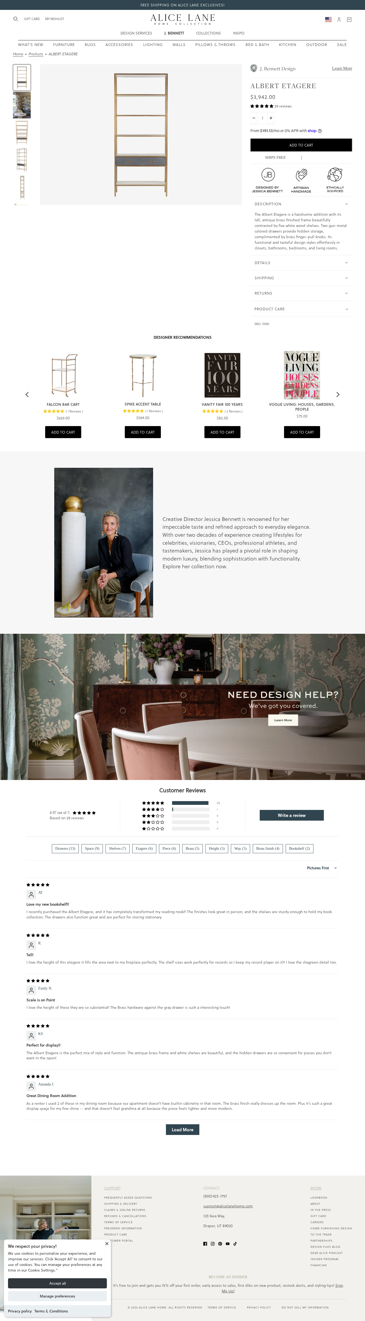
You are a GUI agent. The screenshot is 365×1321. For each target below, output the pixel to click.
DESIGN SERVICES (136, 33)
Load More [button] (182, 1130)
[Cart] (349, 19)
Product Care (115, 1234)
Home (18, 54)
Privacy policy (20, 1311)
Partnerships (321, 1240)
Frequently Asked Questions (128, 1197)
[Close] (107, 1243)
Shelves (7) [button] (117, 849)
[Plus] (270, 118)
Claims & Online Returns (124, 1210)
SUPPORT (112, 1188)
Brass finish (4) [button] (267, 849)
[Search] (16, 19)
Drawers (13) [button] (65, 849)
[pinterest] (220, 1243)
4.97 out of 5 (59, 813)
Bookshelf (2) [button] (299, 849)
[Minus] (253, 118)
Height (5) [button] (217, 849)
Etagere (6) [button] (144, 849)
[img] (37, 885)
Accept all (57, 1283)
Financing (318, 1265)
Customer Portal (118, 1240)
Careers (317, 1222)
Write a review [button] (292, 815)
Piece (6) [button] (169, 849)
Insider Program (324, 1259)
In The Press (320, 1210)
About (315, 1204)
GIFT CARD (32, 18)
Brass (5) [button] (192, 849)
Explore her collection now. (194, 566)
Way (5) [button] (240, 849)
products (36, 54)
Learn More (342, 68)
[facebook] (205, 1243)
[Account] (339, 19)
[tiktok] (235, 1243)
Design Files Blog (325, 1247)
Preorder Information (123, 1228)
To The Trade (321, 1234)
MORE (315, 1188)
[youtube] (228, 1243)
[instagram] (213, 1243)
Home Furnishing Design (331, 1228)
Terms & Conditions (51, 1311)
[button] (262, 106)
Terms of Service (118, 1222)
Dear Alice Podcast (326, 1253)
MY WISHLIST (54, 18)
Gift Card (318, 1216)
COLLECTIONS (208, 33)
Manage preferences (57, 1296)
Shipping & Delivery (120, 1204)
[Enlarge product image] (141, 134)
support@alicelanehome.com (228, 1206)
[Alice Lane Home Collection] (182, 19)
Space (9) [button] (92, 849)
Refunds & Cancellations (125, 1216)
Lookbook (318, 1197)
